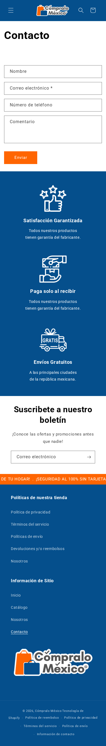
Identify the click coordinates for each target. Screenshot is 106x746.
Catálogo (19, 607)
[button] (11, 10)
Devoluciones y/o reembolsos (37, 549)
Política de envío (75, 726)
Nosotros (19, 561)
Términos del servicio (30, 524)
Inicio (16, 595)
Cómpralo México (48, 711)
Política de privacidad (30, 512)
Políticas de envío (27, 536)
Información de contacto (55, 734)
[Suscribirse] (89, 457)
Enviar (20, 157)
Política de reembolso (42, 717)
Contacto (19, 632)
